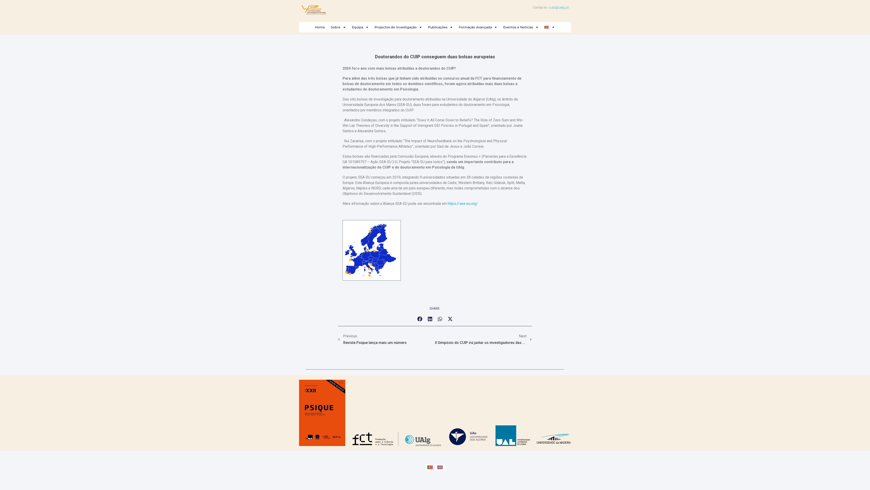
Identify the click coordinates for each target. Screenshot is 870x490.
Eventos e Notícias (518, 27)
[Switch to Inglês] (440, 467)
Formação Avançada (475, 27)
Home (320, 27)
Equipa (357, 27)
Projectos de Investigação (396, 27)
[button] (420, 319)
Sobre (336, 27)
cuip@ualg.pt (559, 7)
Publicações (437, 27)
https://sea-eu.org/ (463, 203)
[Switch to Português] (430, 467)
